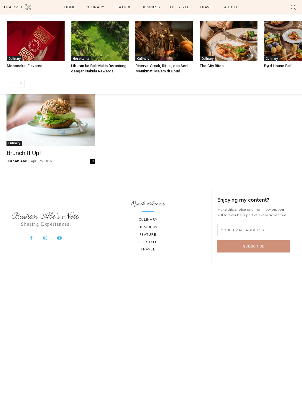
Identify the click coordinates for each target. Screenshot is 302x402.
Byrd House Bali (277, 66)
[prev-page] (10, 83)
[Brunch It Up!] (50, 116)
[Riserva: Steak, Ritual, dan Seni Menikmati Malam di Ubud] (164, 41)
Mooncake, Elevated (24, 66)
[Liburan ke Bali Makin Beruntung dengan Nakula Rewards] (100, 41)
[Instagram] (45, 238)
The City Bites (212, 66)
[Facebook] (31, 238)
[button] (293, 7)
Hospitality (81, 59)
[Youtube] (59, 238)
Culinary (15, 59)
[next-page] (20, 83)
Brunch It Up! (23, 153)
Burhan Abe (16, 161)
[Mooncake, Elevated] (36, 41)
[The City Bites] (228, 41)
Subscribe (254, 246)
